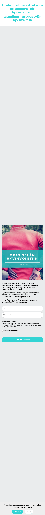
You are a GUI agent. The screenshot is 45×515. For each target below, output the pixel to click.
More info (17, 512)
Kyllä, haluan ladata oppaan (14, 330)
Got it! (28, 512)
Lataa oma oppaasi (22, 339)
